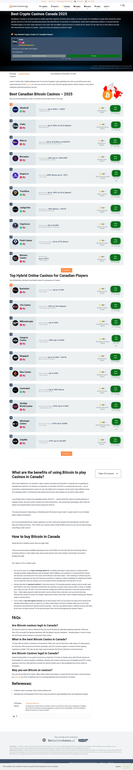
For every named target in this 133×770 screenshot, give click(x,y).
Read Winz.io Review (102, 144)
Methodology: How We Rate (64, 1)
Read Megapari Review (102, 359)
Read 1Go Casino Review (102, 308)
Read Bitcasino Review (102, 160)
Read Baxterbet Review (102, 292)
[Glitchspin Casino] (15, 426)
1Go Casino (25, 305)
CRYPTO (106, 6)
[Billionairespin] (15, 325)
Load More (66, 270)
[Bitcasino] (15, 161)
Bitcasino (24, 156)
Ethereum (17, 677)
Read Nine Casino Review (102, 375)
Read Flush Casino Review (102, 244)
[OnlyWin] (15, 444)
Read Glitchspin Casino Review (103, 425)
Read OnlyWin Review (102, 443)
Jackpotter (25, 207)
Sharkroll (24, 108)
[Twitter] (17, 716)
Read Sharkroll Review (101, 111)
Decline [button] (118, 766)
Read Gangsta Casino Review (102, 342)
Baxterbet (24, 288)
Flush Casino (26, 240)
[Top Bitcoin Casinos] (18, 6)
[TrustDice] (15, 195)
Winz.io (23, 140)
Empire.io (24, 174)
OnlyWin (23, 440)
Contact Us (52, 1)
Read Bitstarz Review (102, 260)
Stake (21, 40)
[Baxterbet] (15, 293)
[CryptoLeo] (15, 228)
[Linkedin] (14, 716)
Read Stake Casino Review (39, 56)
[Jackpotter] (15, 212)
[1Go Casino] (15, 309)
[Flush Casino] (15, 244)
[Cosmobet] (15, 392)
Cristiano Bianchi (24, 74)
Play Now (94, 56)
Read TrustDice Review (102, 194)
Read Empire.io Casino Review (103, 177)
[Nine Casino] (15, 376)
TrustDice (24, 191)
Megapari (24, 356)
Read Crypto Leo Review (102, 227)
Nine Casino (25, 372)
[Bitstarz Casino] (15, 261)
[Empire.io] (15, 178)
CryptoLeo (25, 224)
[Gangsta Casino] (15, 343)
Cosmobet (25, 388)
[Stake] (14, 43)
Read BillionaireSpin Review (102, 325)
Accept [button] (126, 766)
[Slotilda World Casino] (15, 409)
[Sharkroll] (15, 112)
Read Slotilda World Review (102, 408)
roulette (29, 84)
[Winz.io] (15, 145)
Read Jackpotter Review (102, 211)
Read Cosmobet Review (102, 392)
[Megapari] (15, 360)
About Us (44, 1)
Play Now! (116, 241)
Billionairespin (26, 321)
